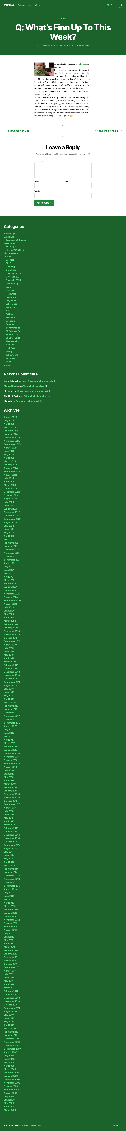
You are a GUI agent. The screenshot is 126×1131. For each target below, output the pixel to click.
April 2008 (9, 1106)
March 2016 (10, 784)
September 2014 (12, 845)
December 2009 (12, 1038)
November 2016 (12, 757)
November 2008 (12, 1083)
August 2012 (10, 930)
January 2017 (10, 750)
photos (82, 64)
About (109, 5)
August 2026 (10, 417)
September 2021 (12, 560)
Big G (8, 263)
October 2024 (11, 468)
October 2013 (10, 882)
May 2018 (9, 695)
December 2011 (11, 957)
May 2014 (9, 858)
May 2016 (9, 777)
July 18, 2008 (68, 46)
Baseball (10, 260)
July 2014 (9, 852)
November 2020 (12, 594)
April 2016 (9, 780)
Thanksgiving (12, 341)
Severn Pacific (13, 328)
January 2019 (10, 668)
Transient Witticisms (16, 240)
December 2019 (12, 631)
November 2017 (12, 716)
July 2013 (9, 892)
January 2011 (10, 994)
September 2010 (12, 1008)
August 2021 (10, 563)
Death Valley (12, 283)
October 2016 (11, 760)
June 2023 (9, 505)
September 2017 (12, 723)
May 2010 (9, 1021)
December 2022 (12, 512)
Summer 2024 (13, 338)
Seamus (10, 324)
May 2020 (9, 614)
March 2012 (9, 947)
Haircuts (10, 290)
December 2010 (12, 998)
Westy (9, 351)
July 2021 (9, 566)
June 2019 (9, 651)
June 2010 (9, 1018)
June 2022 (9, 529)
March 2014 (10, 865)
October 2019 (11, 638)
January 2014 (10, 872)
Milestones (9, 243)
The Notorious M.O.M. (49, 46)
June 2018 (9, 692)
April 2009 (9, 1066)
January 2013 (10, 913)
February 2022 (11, 543)
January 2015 (10, 831)
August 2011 (10, 971)
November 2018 (12, 675)
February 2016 (11, 787)
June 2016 (9, 774)
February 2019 (11, 665)
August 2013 (10, 889)
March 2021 (9, 580)
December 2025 (12, 437)
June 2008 (9, 1100)
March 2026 (10, 427)
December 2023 (12, 492)
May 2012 (8, 940)
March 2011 (9, 987)
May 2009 (9, 1062)
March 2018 (10, 702)
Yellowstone (12, 355)
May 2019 (9, 655)
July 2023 (9, 502)
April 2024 (9, 481)
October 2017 (10, 719)
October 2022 (11, 515)
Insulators (11, 297)
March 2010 (10, 1028)
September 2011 (12, 967)
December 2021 (12, 549)
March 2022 (10, 539)
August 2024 (10, 475)
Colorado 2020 (13, 273)
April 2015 (9, 821)
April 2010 (9, 1025)
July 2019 (9, 648)
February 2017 (11, 746)
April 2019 (9, 658)
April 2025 (9, 458)
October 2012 (10, 923)
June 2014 (9, 855)
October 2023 (11, 495)
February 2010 (11, 1032)
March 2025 (10, 461)
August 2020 (10, 604)
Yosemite (10, 358)
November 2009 (12, 1042)
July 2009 (9, 1055)
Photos (63, 18)
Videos (7, 365)
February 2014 (11, 869)
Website (37, 191)
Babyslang (9, 237)
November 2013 (12, 879)
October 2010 (11, 1005)
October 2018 (11, 678)
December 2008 (12, 1079)
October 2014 (11, 841)
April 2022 (9, 536)
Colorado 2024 (13, 280)
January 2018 (10, 709)
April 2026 (9, 424)
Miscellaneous (11, 253)
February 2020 (11, 624)
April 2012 (9, 943)
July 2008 (9, 1096)
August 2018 (10, 685)
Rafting (9, 314)
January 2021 (10, 587)
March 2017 (9, 743)
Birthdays (11, 246)
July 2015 (9, 811)
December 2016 (12, 753)
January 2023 (11, 509)
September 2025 (12, 444)
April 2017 (9, 740)
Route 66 (10, 317)
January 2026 (11, 434)
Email (66, 181)
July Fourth (11, 300)
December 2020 (12, 590)
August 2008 (10, 1093)
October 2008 (11, 1086)
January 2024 (11, 488)
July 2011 (8, 974)
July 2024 (9, 478)
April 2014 (9, 862)
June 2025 (9, 451)
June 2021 (9, 570)
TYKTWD (10, 344)
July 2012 (9, 933)
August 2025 (10, 448)
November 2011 (11, 960)
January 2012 (10, 954)
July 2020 (9, 607)
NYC (8, 311)
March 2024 (10, 485)
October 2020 (11, 597)
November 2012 (12, 920)
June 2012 (9, 937)
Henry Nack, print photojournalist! (38, 381)
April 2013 (9, 903)
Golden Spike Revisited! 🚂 (37, 396)
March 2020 (10, 621)
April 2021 (9, 577)
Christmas (11, 270)
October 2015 (10, 801)
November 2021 (12, 553)
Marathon (10, 307)
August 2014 (10, 848)
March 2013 (9, 906)
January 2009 (11, 1076)
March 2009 (10, 1069)
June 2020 (9, 611)
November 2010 (12, 1001)
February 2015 (11, 828)
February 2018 (11, 706)
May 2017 (8, 736)
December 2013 (12, 875)
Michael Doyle (11, 386)
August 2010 (10, 1011)
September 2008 (12, 1089)
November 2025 (12, 441)
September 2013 (12, 886)
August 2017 (10, 726)
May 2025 (9, 454)
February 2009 (11, 1072)
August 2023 (10, 498)
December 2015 (12, 794)
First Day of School (15, 250)
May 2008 (9, 1103)
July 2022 (9, 526)
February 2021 (11, 583)
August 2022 (10, 522)
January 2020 (11, 627)
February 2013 (11, 909)
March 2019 (10, 661)
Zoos (8, 361)
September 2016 (12, 763)
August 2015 (10, 808)
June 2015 (9, 814)
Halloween (11, 294)
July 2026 (9, 420)
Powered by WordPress (31, 1125)
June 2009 (9, 1059)
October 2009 (11, 1045)
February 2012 (11, 950)
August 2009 (10, 1052)
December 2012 (12, 916)
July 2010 (9, 1015)
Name (37, 181)
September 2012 (12, 926)
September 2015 (12, 804)
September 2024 (12, 471)
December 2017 (12, 712)
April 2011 (9, 984)
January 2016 (10, 791)
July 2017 (9, 729)
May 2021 (8, 573)
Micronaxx (9, 5)
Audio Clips (9, 233)
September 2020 (12, 600)
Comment (38, 162)
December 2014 (12, 835)
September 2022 (12, 519)
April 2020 (9, 617)
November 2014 (12, 838)
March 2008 (10, 1110)
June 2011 (9, 977)
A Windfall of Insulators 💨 (34, 386)
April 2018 (9, 699)
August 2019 (10, 645)
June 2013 (9, 896)
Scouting (10, 321)
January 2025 (11, 464)
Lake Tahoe (11, 304)
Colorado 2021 (13, 277)
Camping (10, 266)
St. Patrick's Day (14, 331)
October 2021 (10, 556)
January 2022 (11, 546)
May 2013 (8, 899)
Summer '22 (12, 334)
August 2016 (10, 767)
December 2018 (12, 672)
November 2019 (12, 634)
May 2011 (8, 981)
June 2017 (9, 733)
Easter (9, 287)
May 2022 (9, 532)
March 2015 (9, 824)
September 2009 (12, 1049)
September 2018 (12, 682)
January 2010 (10, 1035)
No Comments (84, 46)
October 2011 (10, 964)
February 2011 (11, 991)
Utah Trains (11, 348)
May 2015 (8, 818)
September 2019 (12, 641)
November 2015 (12, 797)
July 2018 (9, 689)
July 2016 (9, 770)
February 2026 (11, 431)
